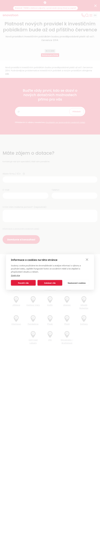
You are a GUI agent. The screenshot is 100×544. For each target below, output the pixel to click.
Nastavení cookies (77, 282)
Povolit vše (23, 282)
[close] (87, 259)
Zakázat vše (50, 282)
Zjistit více (15, 275)
